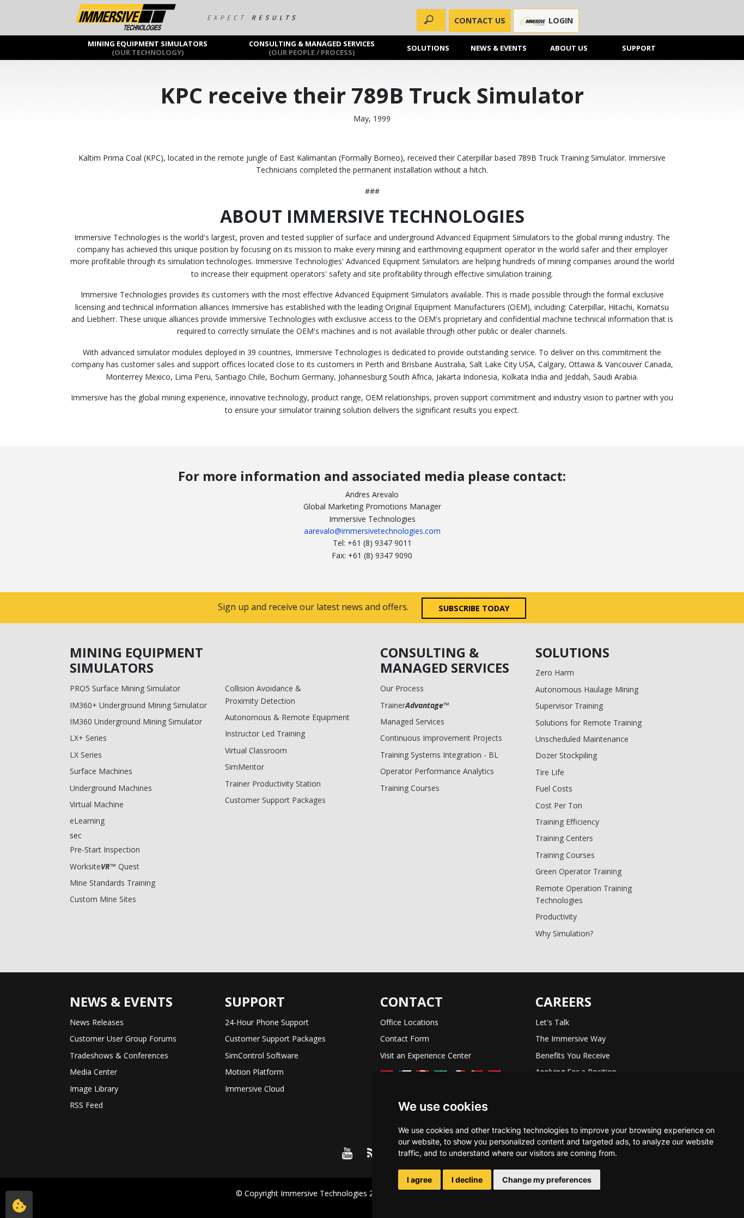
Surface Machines (101, 771)
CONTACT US (479, 20)
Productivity (556, 916)
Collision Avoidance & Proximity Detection (263, 694)
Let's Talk (552, 1022)
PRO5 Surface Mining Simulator (125, 688)
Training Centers (564, 838)
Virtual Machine (97, 804)
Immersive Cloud (254, 1088)
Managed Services (412, 721)
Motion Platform (254, 1072)
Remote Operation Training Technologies (583, 894)
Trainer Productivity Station (273, 783)
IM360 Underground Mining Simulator (136, 721)
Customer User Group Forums (123, 1038)
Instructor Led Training (265, 733)
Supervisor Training (569, 706)
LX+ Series (88, 738)
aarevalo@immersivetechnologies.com (372, 531)
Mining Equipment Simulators (148, 47)
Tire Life (549, 772)
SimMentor (244, 767)
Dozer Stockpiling (566, 755)
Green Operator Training (578, 871)
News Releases (97, 1022)
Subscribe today (474, 608)
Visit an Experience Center (425, 1055)
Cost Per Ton (558, 805)
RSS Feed (86, 1105)
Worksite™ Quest (104, 866)
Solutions (428, 47)
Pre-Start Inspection (105, 849)
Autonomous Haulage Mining (586, 689)
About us (569, 47)
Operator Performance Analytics (437, 771)
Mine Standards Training (112, 883)
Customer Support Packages (275, 800)
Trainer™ (414, 705)
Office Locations (409, 1022)
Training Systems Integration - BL (439, 755)
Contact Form (404, 1038)
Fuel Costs (553, 788)
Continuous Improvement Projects (441, 738)
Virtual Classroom (256, 750)
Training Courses (410, 788)
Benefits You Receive (572, 1055)
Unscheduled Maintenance (582, 739)
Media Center (93, 1072)
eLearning (87, 820)
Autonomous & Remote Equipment (287, 717)
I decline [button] (467, 1179)
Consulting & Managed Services (312, 47)
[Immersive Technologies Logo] (125, 17)
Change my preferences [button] (546, 1179)
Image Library (94, 1088)
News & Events (499, 47)
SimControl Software (261, 1055)
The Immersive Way (570, 1038)
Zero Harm (554, 672)
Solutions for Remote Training (588, 722)
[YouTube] (347, 1153)
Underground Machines (111, 788)
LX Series (86, 755)
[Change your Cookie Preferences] (19, 1204)
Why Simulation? (564, 933)
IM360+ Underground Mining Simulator (138, 705)
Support (639, 47)
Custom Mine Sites (103, 899)
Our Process (402, 688)
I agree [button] (419, 1179)
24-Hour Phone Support (267, 1022)
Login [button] (559, 20)
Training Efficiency (567, 822)
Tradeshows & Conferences (119, 1055)
